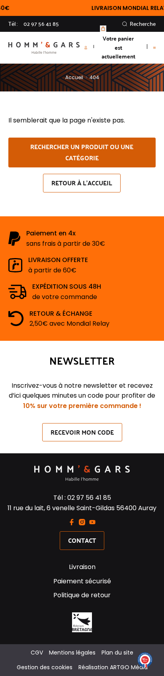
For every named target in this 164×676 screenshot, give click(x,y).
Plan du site (117, 653)
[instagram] (82, 522)
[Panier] (103, 28)
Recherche (143, 23)
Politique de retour (82, 595)
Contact (82, 540)
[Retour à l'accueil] (44, 47)
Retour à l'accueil (81, 182)
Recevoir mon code (82, 432)
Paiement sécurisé (82, 581)
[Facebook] (71, 522)
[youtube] (92, 522)
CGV (37, 653)
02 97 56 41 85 (41, 23)
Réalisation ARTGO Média (113, 667)
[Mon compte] (89, 48)
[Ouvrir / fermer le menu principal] (154, 48)
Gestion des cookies (44, 667)
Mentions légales (72, 653)
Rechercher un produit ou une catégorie (81, 152)
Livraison (82, 566)
